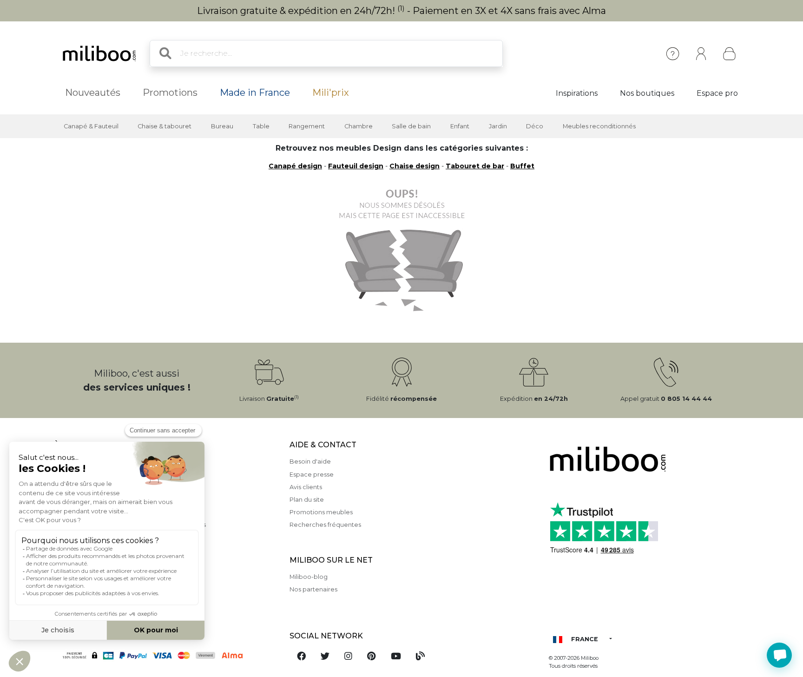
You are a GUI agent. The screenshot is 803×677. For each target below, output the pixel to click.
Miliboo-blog (309, 576)
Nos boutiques (647, 93)
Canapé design (295, 166)
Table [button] (261, 126)
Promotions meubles (321, 512)
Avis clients (306, 487)
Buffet (522, 166)
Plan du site (307, 499)
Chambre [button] (358, 126)
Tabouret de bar (475, 166)
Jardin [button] (498, 126)
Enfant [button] (459, 126)
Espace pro (717, 93)
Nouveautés (92, 92)
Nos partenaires (313, 589)
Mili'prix (330, 92)
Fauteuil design (355, 166)
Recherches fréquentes (325, 524)
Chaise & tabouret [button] (164, 126)
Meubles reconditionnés (599, 126)
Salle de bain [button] (411, 126)
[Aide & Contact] (672, 54)
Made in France (255, 92)
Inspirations (577, 93)
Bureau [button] (222, 126)
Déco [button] (534, 126)
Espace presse (312, 474)
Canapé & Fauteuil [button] (91, 126)
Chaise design (414, 166)
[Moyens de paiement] (166, 654)
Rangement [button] (307, 126)
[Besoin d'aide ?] (779, 655)
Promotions (170, 92)
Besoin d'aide (310, 461)
